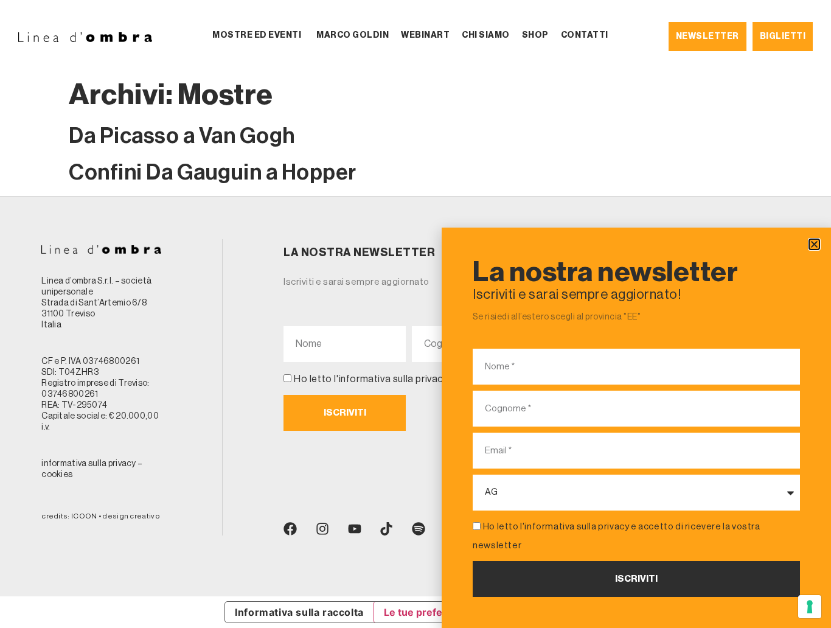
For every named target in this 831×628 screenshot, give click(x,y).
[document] (415, 314)
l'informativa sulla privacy (574, 526)
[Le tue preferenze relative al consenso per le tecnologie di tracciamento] (809, 606)
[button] (814, 244)
